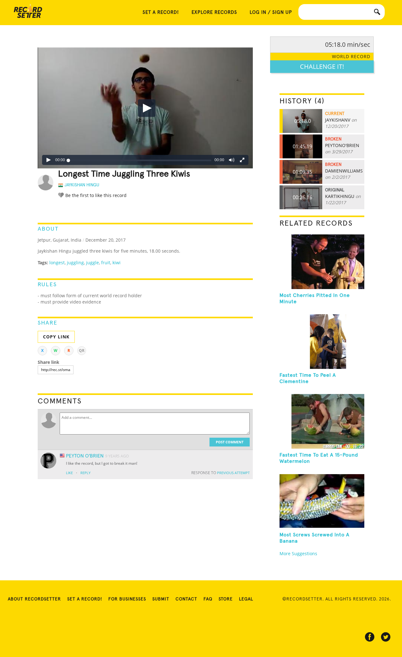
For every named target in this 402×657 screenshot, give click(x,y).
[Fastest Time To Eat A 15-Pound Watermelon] (321, 421)
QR (81, 350)
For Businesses (127, 599)
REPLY (85, 472)
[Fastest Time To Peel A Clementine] (321, 341)
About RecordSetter (34, 599)
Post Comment (229, 442)
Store (226, 599)
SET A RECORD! (161, 12)
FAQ (208, 599)
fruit (105, 263)
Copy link (56, 337)
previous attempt (233, 472)
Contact (186, 599)
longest (57, 263)
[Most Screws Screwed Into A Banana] (321, 501)
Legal (246, 599)
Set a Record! (84, 599)
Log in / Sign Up (271, 12)
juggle (92, 263)
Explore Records (214, 12)
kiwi (116, 263)
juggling (75, 263)
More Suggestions (298, 553)
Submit (160, 599)
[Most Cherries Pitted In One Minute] (321, 261)
